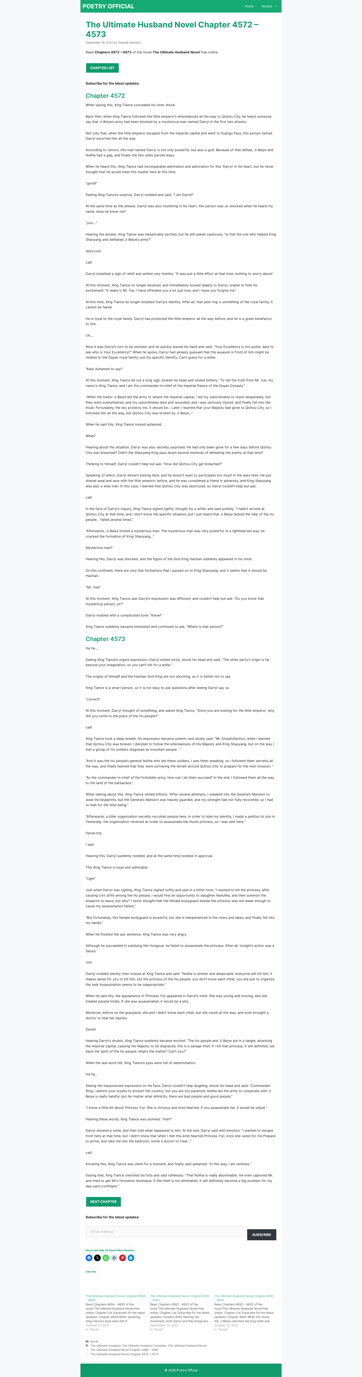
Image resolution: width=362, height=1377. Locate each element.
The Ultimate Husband (105, 1345)
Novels (267, 6)
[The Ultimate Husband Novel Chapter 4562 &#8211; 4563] (182, 1313)
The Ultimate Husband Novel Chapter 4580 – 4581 (124, 1349)
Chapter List (102, 68)
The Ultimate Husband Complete (144, 1345)
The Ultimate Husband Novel (187, 1345)
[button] (277, 6)
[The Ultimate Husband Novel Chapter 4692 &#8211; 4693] (246, 1313)
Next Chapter (103, 1201)
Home (249, 6)
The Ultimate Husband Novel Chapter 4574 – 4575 (124, 1354)
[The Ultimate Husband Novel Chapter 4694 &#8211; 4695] (118, 1313)
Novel (94, 1341)
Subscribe (261, 1235)
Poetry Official (108, 6)
